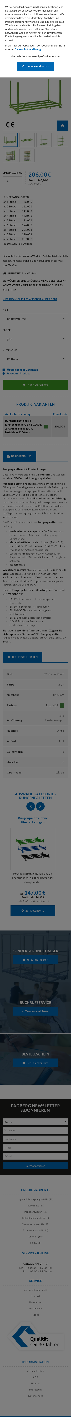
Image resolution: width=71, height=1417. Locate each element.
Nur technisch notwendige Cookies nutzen (35, 56)
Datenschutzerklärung (27, 49)
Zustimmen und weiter (35, 65)
